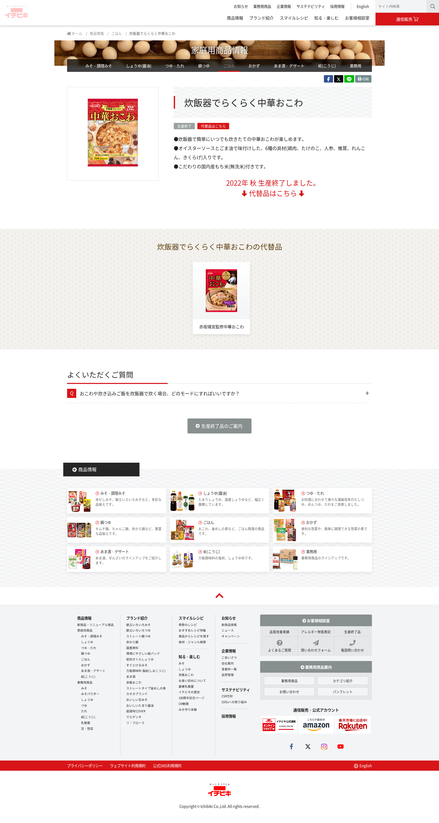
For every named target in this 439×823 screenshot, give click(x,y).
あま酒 (130, 676)
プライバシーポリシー (85, 765)
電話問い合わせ (352, 650)
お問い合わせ (289, 691)
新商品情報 (229, 624)
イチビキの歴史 (189, 692)
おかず (254, 65)
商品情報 (235, 18)
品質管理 (228, 674)
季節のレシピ (188, 624)
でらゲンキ (134, 717)
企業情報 (284, 6)
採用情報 (337, 6)
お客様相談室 (357, 18)
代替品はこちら (213, 125)
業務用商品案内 (318, 667)
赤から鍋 (132, 642)
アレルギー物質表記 (316, 631)
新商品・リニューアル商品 (95, 624)
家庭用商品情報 (219, 50)
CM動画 (184, 703)
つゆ (84, 705)
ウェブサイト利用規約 (128, 765)
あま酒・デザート (289, 65)
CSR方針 (227, 696)
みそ (84, 688)
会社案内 (228, 663)
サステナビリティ (310, 6)
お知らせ (241, 6)
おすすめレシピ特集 (192, 630)
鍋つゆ (204, 65)
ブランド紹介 (261, 18)
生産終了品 (352, 631)
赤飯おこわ (134, 682)
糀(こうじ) (327, 65)
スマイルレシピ (294, 18)
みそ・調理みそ (98, 65)
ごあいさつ (229, 657)
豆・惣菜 (87, 728)
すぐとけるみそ (137, 665)
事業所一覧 (229, 669)
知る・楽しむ (326, 18)
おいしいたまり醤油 (140, 705)
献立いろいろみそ (138, 624)
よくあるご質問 (279, 650)
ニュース (228, 630)
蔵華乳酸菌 (186, 686)
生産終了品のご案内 (221, 426)
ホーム (76, 33)
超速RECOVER (135, 711)
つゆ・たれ (174, 65)
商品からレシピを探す (194, 636)
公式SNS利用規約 (167, 765)
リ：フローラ (135, 722)
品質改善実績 (279, 631)
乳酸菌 (85, 722)
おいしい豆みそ (137, 699)
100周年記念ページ (192, 698)
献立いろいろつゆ (138, 630)
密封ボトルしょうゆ (140, 659)
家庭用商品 (84, 630)
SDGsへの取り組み (234, 702)
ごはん (116, 33)
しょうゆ (87, 642)
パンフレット (343, 691)
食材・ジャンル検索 (192, 642)
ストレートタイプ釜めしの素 (146, 688)
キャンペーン (231, 636)
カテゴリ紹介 (343, 680)
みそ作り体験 (188, 709)
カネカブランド (137, 693)
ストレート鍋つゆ (138, 636)
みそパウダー (90, 693)
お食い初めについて (192, 680)
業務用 (355, 65)
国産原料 (132, 648)
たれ (84, 711)
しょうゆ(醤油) (138, 65)
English (363, 6)
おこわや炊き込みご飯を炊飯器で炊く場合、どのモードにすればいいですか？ (160, 393)
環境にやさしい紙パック (143, 653)
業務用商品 (262, 6)
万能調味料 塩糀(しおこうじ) (146, 670)
